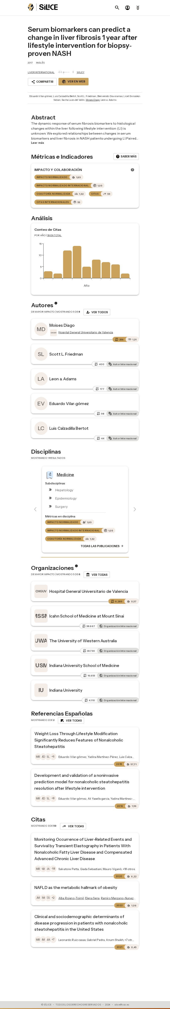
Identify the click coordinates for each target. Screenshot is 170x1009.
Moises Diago (93, 99)
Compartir (42, 81)
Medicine (65, 474)
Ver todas (97, 574)
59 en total (54, 235)
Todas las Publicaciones (102, 546)
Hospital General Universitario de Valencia (88, 591)
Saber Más (126, 156)
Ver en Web (73, 81)
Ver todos (97, 312)
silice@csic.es (121, 1004)
